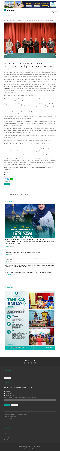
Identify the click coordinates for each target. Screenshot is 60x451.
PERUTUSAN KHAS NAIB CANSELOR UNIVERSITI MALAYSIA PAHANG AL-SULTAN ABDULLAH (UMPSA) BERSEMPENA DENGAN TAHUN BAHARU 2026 (29, 266)
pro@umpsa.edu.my (10, 439)
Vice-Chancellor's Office (10, 416)
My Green (7, 423)
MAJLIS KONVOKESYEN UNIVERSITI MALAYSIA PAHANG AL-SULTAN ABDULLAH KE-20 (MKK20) (28, 272)
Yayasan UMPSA (9, 418)
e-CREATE (7, 391)
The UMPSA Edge (9, 395)
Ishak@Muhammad (8, 88)
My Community (8, 421)
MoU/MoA (9, 20)
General (7, 246)
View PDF (6, 184)
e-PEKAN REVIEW (9, 393)
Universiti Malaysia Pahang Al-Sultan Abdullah (15, 414)
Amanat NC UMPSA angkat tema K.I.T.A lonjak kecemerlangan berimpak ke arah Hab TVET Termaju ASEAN (28, 258)
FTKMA (5, 176)
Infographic (8, 274)
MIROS (5, 174)
